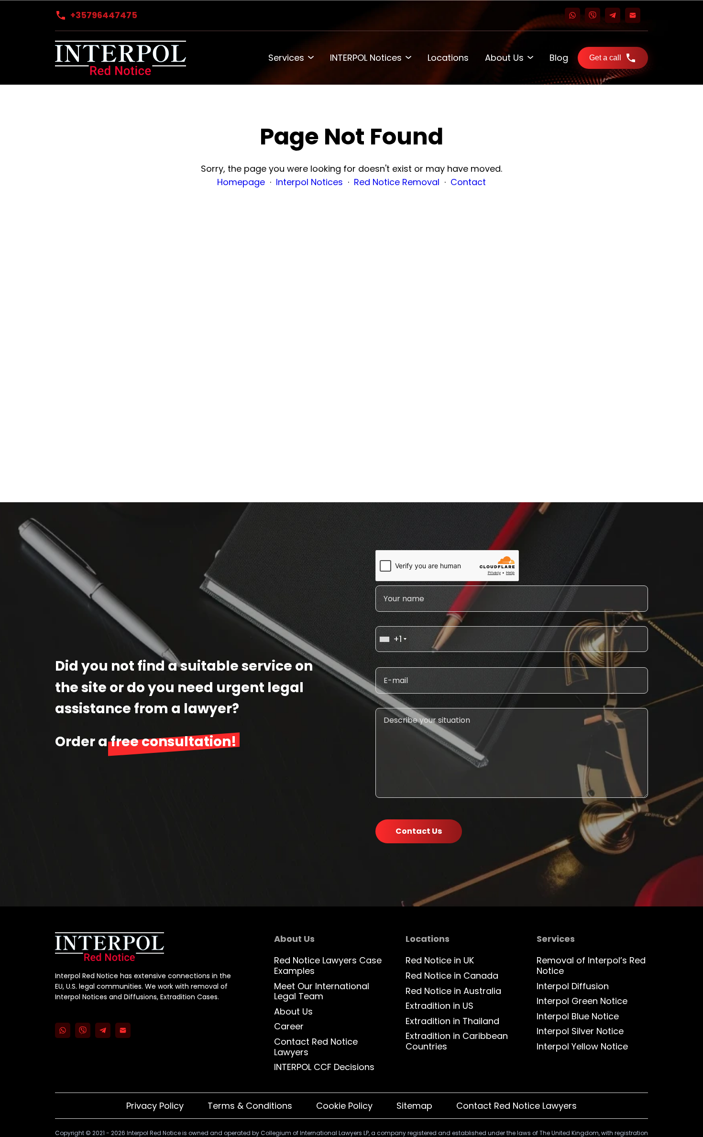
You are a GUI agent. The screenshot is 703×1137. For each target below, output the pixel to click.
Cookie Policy (344, 1106)
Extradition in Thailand (452, 1021)
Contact (468, 182)
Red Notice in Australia (453, 991)
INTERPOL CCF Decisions (324, 1067)
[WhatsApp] (572, 15)
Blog (558, 58)
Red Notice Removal (396, 182)
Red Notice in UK (440, 960)
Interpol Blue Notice (578, 1016)
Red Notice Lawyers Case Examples (328, 965)
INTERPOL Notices (366, 58)
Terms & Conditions (250, 1106)
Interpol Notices (309, 182)
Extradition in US (439, 1006)
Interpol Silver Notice (580, 1031)
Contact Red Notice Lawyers (316, 1047)
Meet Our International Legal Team (321, 991)
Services (286, 58)
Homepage (241, 182)
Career (289, 1026)
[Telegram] (612, 15)
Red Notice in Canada (452, 976)
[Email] (632, 15)
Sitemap (414, 1106)
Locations (448, 58)
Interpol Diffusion (573, 986)
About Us (504, 58)
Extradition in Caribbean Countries (457, 1041)
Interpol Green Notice (582, 1001)
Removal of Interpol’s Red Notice (591, 965)
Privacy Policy (155, 1106)
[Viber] (592, 15)
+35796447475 (103, 15)
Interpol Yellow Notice (582, 1046)
